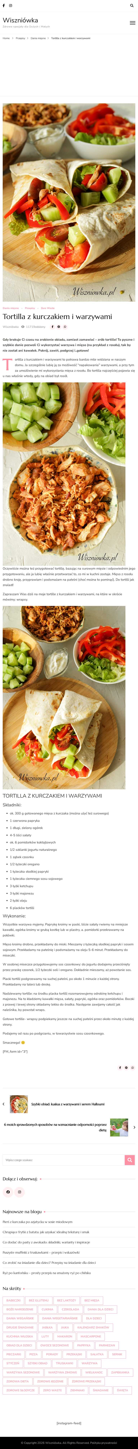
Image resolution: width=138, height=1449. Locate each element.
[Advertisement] (69, 67)
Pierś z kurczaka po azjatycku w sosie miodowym (37, 1222)
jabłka (47, 1328)
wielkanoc (94, 1372)
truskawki (64, 1363)
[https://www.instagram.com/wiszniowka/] (19, 1192)
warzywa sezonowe (23, 1372)
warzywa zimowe (62, 1372)
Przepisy (30, 308)
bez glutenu (39, 1300)
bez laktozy (66, 1300)
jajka (65, 1328)
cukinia (47, 1309)
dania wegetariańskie (60, 1318)
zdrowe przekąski (86, 1381)
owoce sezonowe (54, 1345)
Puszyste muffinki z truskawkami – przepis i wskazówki (41, 1252)
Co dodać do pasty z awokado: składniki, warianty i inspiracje (46, 1242)
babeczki (13, 1300)
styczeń (12, 1363)
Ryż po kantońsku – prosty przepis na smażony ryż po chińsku (47, 1273)
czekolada (70, 1309)
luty (45, 1336)
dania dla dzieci (100, 1309)
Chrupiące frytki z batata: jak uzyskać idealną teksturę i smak (46, 1232)
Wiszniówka (20, 20)
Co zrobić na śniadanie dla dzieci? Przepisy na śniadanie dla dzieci (49, 1263)
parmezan (107, 1345)
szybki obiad (37, 1363)
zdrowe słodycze (20, 1390)
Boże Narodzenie (19, 1309)
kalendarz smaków (93, 1328)
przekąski (74, 1354)
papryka (84, 1345)
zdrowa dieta (17, 1381)
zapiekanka (120, 1372)
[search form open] (131, 6)
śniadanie (101, 1390)
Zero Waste (48, 308)
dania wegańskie (20, 1318)
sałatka (97, 1354)
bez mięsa (91, 1300)
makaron (64, 1336)
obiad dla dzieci (19, 1345)
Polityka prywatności (103, 1443)
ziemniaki (77, 1390)
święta (122, 1390)
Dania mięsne (11, 308)
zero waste (52, 1390)
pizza (33, 1354)
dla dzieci (94, 1318)
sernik (117, 1354)
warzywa (90, 1363)
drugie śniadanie (20, 1328)
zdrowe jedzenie (50, 1381)
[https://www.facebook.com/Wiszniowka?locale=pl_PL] (8, 1192)
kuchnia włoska (19, 1336)
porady (52, 1354)
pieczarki (13, 1354)
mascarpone (91, 1336)
